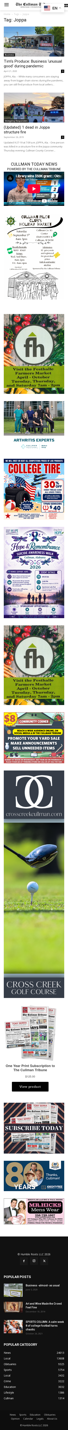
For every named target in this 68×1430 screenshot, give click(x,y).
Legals (40, 1418)
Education (35, 1414)
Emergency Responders (16, 121)
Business (9, 55)
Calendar (28, 1418)
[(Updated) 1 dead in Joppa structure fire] (34, 108)
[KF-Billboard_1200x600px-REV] (34, 1175)
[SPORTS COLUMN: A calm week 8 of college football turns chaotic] (13, 1326)
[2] (34, 426)
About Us (52, 1418)
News (13, 1414)
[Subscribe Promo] (34, 1128)
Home (7, 14)
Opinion (15, 1418)
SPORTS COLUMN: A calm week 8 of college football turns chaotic (45, 1325)
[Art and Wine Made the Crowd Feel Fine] (13, 1307)
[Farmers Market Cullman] (34, 353)
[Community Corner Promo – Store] (34, 737)
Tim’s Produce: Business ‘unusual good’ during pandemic (33, 63)
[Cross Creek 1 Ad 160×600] (34, 884)
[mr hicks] (34, 1211)
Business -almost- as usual (43, 1285)
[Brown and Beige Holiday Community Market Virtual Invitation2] (34, 256)
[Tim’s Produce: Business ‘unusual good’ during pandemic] (34, 42)
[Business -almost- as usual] (13, 1290)
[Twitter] (44, 1261)
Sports (22, 1414)
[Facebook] (24, 1261)
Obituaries (49, 1414)
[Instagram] (34, 1261)
